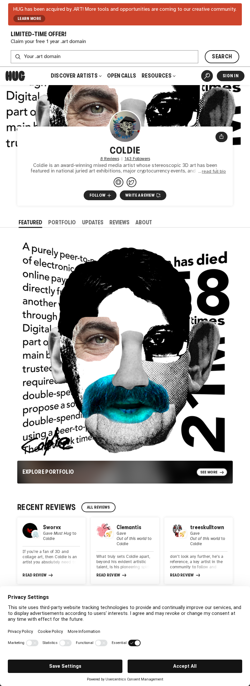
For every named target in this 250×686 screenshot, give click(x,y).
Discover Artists (74, 76)
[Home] (15, 76)
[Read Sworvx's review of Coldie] (51, 550)
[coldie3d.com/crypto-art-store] (118, 182)
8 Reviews (109, 159)
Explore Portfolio (48, 472)
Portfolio (62, 222)
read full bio (214, 171)
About (143, 222)
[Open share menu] (221, 137)
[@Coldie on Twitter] (131, 182)
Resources (157, 76)
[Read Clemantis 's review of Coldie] (125, 550)
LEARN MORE (29, 18)
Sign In (231, 75)
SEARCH (222, 56)
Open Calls (121, 76)
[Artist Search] (207, 76)
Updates (93, 222)
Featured (30, 222)
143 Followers (137, 159)
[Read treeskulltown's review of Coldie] (198, 550)
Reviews (119, 222)
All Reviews (98, 507)
